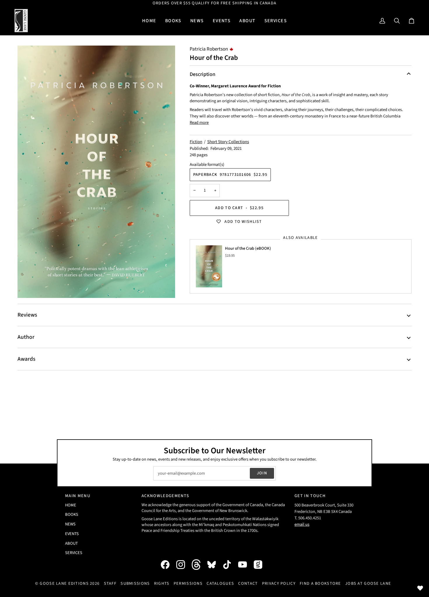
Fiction (196, 142)
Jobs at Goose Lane (368, 583)
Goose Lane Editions (64, 583)
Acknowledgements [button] (165, 496)
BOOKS (71, 514)
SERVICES (73, 553)
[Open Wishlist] (420, 588)
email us (301, 524)
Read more (199, 122)
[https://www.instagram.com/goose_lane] (183, 564)
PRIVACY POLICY (279, 583)
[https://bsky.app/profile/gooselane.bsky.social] (214, 564)
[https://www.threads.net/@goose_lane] (199, 564)
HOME (70, 505)
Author (26, 337)
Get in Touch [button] (310, 496)
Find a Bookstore (320, 583)
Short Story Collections (228, 142)
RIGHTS (162, 583)
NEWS (70, 524)
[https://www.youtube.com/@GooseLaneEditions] (245, 564)
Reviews (27, 315)
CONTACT (248, 583)
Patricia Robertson (209, 49)
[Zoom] (96, 172)
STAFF (110, 583)
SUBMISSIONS (135, 583)
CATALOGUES (220, 583)
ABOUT (71, 543)
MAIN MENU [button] (77, 496)
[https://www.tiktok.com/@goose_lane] (230, 564)
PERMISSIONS (188, 583)
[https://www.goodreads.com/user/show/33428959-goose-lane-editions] (261, 564)
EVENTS (72, 534)
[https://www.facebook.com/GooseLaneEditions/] (168, 564)
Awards (26, 359)
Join (262, 473)
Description (202, 74)
